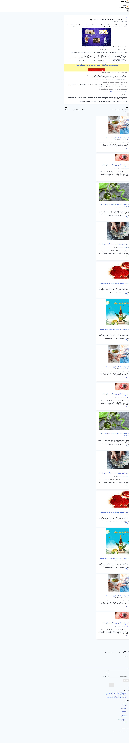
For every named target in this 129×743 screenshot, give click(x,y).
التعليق (127, 668)
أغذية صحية (124, 702)
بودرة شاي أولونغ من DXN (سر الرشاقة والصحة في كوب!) (75, 108)
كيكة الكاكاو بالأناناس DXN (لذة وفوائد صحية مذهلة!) (119, 108)
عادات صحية (124, 711)
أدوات (125, 701)
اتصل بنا (120, 731)
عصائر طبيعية (124, 713)
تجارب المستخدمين (123, 705)
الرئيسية (127, 3)
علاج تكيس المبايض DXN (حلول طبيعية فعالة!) (118, 696)
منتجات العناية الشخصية (122, 719)
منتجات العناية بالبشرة (122, 720)
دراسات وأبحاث (123, 708)
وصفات (125, 722)
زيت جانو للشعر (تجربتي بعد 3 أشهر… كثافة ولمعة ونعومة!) (115, 693)
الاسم (107, 671)
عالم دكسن (123, 21)
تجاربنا (125, 707)
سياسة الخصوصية (126, 731)
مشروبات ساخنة (123, 716)
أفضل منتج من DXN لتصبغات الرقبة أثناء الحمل (117, 691)
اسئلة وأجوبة (124, 704)
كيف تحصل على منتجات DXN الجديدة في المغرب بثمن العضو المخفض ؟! (96, 65)
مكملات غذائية (123, 718)
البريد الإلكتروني (105, 676)
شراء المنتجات (125, 5)
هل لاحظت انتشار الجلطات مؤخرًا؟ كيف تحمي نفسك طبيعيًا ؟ (115, 694)
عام (126, 17)
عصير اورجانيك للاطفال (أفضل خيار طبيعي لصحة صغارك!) (116, 697)
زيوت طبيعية (124, 709)
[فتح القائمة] (128, 10)
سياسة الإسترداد (115, 731)
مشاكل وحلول (123, 715)
